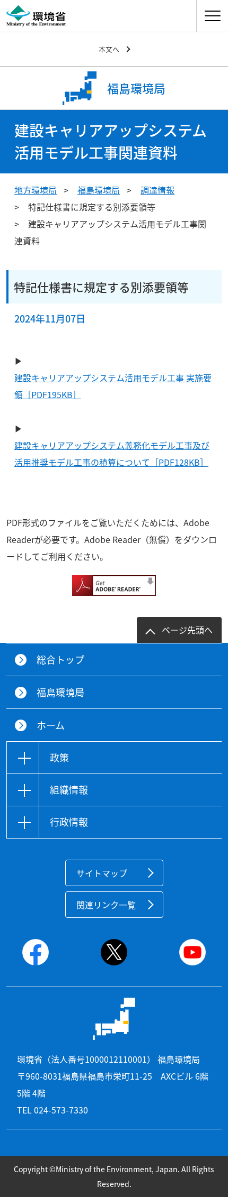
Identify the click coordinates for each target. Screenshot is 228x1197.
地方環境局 (35, 189)
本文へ (109, 49)
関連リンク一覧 (106, 904)
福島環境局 (98, 189)
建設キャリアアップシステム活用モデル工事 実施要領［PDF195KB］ (113, 386)
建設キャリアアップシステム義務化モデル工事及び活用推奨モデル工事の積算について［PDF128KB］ (111, 453)
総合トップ (60, 659)
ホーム (51, 725)
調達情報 (157, 189)
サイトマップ (101, 873)
